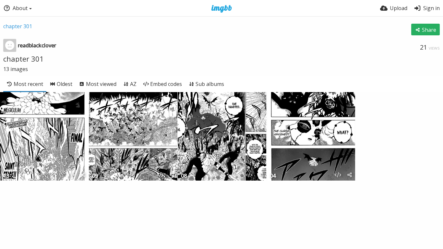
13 (6, 176)
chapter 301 (17, 26)
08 (184, 176)
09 (95, 176)
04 (273, 176)
